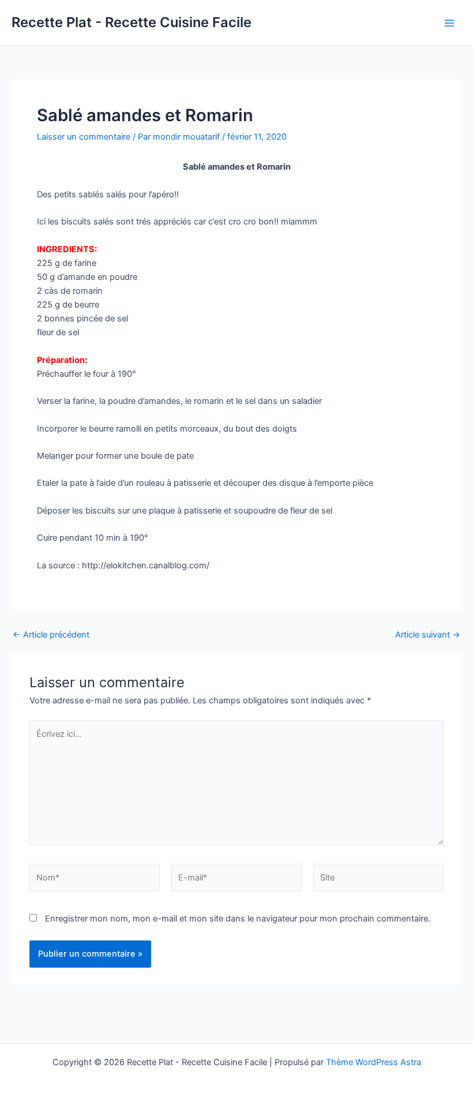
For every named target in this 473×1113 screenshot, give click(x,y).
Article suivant (427, 635)
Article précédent (51, 635)
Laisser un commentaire (83, 137)
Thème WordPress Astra (373, 1062)
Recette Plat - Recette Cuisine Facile (131, 22)
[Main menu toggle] (449, 23)
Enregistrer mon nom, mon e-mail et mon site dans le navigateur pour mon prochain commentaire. (237, 918)
